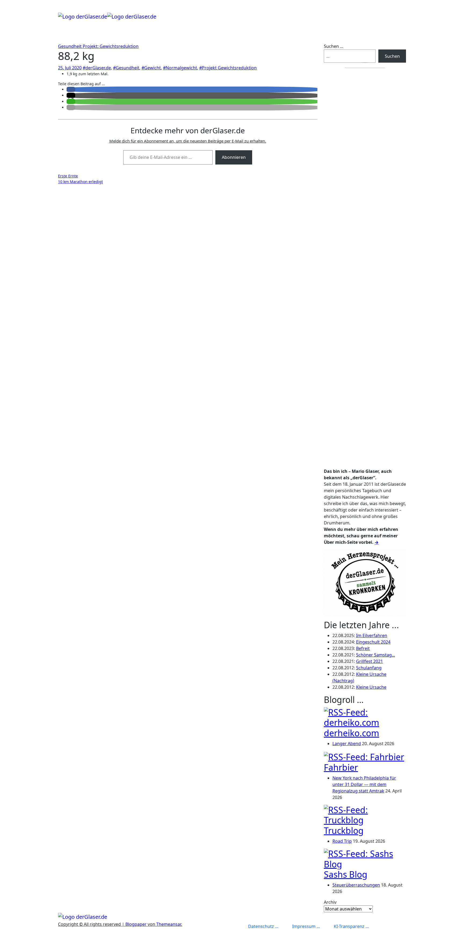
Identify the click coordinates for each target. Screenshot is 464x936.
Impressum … (306, 926)
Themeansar (168, 924)
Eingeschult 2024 (373, 642)
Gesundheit (70, 46)
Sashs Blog (345, 874)
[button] (71, 89)
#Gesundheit (126, 68)
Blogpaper (136, 924)
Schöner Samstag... (375, 655)
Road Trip (342, 841)
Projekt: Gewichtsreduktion (111, 46)
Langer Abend (346, 743)
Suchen (392, 56)
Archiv (330, 902)
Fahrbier (341, 767)
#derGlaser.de (97, 68)
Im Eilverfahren (371, 635)
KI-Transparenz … (351, 926)
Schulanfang (369, 668)
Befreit (363, 648)
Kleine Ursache (371, 687)
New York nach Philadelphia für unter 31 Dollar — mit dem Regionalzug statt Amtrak (364, 784)
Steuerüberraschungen (356, 885)
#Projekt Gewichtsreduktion (228, 68)
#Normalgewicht (180, 68)
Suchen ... (333, 46)
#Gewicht (151, 68)
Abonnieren (234, 157)
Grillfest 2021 (369, 661)
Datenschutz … (263, 926)
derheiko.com (351, 733)
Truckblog (344, 830)
